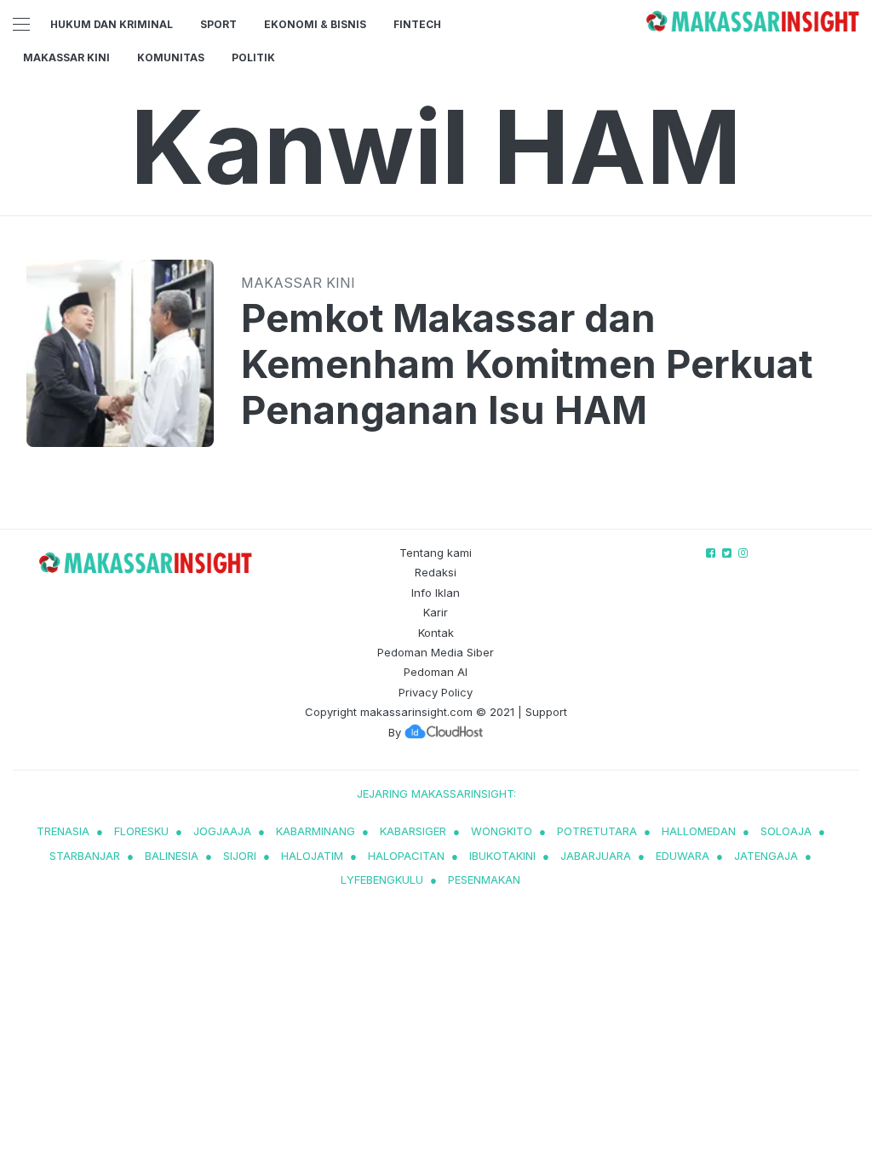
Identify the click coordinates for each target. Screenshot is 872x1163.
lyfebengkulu (382, 879)
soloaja (786, 831)
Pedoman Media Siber (435, 652)
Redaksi (435, 572)
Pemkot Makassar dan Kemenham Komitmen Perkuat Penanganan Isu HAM (526, 364)
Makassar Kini (66, 57)
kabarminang (315, 831)
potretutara (597, 831)
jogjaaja (222, 831)
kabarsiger (413, 831)
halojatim (312, 855)
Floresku (141, 831)
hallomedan (699, 831)
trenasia (63, 831)
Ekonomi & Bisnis (315, 24)
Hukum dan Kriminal (111, 24)
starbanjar (84, 855)
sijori (239, 855)
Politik (253, 57)
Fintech (417, 24)
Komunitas (170, 57)
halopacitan (406, 855)
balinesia (171, 855)
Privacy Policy (436, 692)
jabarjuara (595, 855)
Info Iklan (435, 592)
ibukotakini (502, 855)
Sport (218, 24)
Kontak (436, 632)
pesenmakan (484, 879)
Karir (435, 612)
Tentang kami (435, 552)
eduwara (682, 855)
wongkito (501, 831)
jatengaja (766, 855)
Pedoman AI (436, 672)
